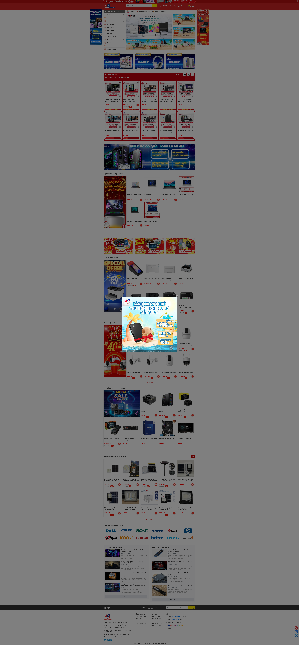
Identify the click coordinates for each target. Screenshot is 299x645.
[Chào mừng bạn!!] (149, 324)
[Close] (177, 296)
